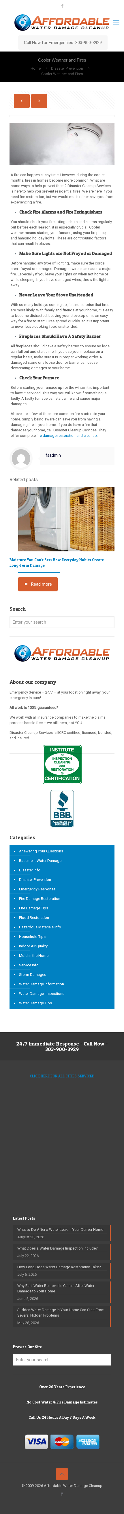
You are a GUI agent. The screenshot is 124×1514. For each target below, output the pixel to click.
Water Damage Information (41, 984)
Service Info (29, 965)
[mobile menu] (116, 22)
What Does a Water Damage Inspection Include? (57, 1248)
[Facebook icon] (62, 6)
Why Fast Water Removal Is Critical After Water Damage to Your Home (55, 1288)
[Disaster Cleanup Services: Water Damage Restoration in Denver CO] (62, 22)
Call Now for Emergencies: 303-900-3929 (63, 42)
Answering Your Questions (41, 851)
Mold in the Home (33, 955)
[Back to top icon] (62, 1474)
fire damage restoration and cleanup (67, 435)
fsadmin (53, 455)
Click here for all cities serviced (62, 1076)
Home (36, 68)
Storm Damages (32, 974)
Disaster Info (29, 870)
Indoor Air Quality (33, 946)
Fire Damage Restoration (39, 898)
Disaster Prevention (67, 68)
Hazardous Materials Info (40, 927)
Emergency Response (37, 889)
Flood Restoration (34, 917)
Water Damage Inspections (41, 993)
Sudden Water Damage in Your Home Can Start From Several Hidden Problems (60, 1312)
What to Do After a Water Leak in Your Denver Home (60, 1229)
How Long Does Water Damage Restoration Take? (59, 1267)
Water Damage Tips (35, 1003)
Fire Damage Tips (33, 908)
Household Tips (32, 936)
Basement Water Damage (40, 860)
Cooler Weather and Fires (62, 74)
